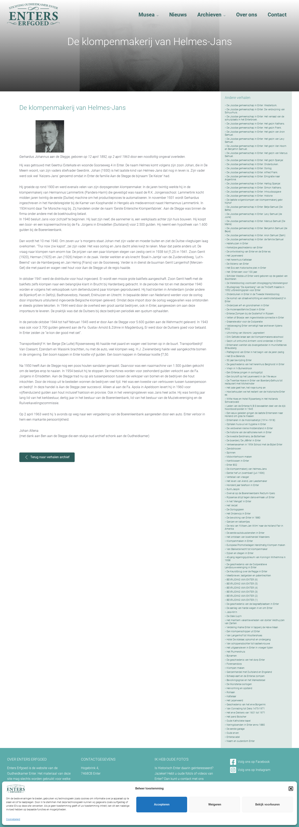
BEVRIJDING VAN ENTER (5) (242, 583)
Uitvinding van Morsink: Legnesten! (246, 332)
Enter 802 (232, 464)
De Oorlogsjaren (235, 509)
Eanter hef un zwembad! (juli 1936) (246, 473)
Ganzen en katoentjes (238, 521)
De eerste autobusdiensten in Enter (245, 532)
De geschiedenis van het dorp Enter (246, 659)
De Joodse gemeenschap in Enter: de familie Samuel (255, 239)
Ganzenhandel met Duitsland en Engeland (249, 672)
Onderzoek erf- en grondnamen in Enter (248, 305)
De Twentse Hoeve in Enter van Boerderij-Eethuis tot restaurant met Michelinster (254, 382)
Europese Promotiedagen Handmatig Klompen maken (256, 545)
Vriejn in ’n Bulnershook (239, 368)
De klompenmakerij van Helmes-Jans (247, 469)
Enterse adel (233, 737)
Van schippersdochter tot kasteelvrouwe (248, 643)
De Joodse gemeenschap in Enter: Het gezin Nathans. (256, 123)
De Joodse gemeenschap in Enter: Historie (250, 195)
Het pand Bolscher (236, 716)
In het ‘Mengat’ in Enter (239, 501)
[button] (291, 789)
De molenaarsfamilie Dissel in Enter (246, 309)
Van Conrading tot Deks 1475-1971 (246, 708)
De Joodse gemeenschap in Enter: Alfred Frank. (252, 172)
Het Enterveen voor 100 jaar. (242, 272)
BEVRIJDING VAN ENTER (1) (242, 600)
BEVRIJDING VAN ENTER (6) (242, 579)
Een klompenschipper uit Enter (243, 631)
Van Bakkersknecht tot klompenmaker (247, 549)
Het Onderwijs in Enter (239, 513)
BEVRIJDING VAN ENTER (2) (242, 595)
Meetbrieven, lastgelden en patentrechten (249, 575)
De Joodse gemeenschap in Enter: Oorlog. (249, 168)
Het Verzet (232, 505)
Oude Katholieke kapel (239, 720)
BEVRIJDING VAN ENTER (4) (242, 587)
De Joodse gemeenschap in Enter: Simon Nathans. (254, 187)
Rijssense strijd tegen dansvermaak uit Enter (251, 497)
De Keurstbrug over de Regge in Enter (247, 571)
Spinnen (231, 452)
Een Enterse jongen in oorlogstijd (245, 372)
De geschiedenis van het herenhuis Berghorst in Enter (255, 364)
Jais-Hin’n (232, 612)
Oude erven (233, 733)
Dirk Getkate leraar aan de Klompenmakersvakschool (255, 337)
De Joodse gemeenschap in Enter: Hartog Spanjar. (254, 183)
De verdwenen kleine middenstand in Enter (250, 428)
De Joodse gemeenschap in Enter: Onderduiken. (253, 164)
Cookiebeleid (13, 819)
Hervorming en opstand (239, 688)
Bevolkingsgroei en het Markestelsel (246, 680)
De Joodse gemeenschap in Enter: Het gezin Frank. (254, 127)
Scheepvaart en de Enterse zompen (246, 676)
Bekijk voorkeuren (267, 804)
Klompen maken (235, 668)
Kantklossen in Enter (238, 460)
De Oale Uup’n (234, 616)
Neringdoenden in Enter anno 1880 (246, 724)
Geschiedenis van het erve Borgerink (246, 704)
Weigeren (214, 804)
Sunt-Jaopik (233, 489)
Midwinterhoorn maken (239, 456)
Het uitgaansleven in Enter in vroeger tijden (250, 647)
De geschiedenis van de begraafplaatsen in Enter (253, 604)
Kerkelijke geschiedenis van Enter (245, 247)
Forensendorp (234, 663)
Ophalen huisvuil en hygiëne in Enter (246, 424)
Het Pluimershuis (236, 651)
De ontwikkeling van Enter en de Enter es (249, 251)
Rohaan (231, 692)
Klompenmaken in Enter (240, 541)
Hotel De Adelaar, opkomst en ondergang (249, 639)
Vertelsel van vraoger (238, 477)
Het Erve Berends (236, 356)
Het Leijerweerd (235, 700)
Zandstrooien (234, 448)
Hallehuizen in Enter (237, 243)
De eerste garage (235, 728)
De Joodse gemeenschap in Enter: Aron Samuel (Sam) (256, 235)
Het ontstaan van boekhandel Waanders (248, 537)
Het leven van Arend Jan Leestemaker (247, 481)
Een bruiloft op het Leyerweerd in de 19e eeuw (251, 376)
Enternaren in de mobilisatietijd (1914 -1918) (251, 420)
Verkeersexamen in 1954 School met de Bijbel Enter (254, 444)
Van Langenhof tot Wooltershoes (244, 635)
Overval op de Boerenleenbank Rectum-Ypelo (251, 493)
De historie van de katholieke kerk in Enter (249, 432)
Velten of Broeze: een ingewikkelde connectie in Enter (255, 317)
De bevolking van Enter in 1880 (243, 517)
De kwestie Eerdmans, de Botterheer (246, 436)
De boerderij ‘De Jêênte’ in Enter (244, 440)
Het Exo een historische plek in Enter (246, 267)
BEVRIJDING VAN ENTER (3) (242, 591)
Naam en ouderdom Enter (241, 741)
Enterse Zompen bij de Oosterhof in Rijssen (250, 313)
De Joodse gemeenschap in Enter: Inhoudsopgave (254, 191)
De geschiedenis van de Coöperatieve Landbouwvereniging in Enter (246, 566)
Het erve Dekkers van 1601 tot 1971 (246, 712)
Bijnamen (232, 655)
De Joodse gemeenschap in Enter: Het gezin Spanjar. (255, 160)
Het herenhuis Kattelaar (239, 259)
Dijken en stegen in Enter (240, 553)
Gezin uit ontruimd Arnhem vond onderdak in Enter (254, 341)
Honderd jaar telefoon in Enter (243, 485)
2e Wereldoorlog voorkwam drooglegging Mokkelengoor (257, 283)
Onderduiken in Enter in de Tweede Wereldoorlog (253, 294)
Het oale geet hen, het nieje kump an (246, 387)
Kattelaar (231, 696)
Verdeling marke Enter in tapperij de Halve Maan (252, 627)
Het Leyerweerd (235, 255)
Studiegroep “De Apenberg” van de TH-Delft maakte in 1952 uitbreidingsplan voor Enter (254, 289)
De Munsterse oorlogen (239, 684)
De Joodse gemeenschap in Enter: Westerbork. (252, 105)
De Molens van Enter (238, 263)
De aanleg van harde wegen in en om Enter (250, 608)
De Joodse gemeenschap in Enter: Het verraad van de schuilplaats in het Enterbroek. (254, 118)
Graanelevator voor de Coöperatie (245, 321)
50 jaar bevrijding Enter (239, 360)
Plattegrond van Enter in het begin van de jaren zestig (255, 352)
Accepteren (161, 804)
